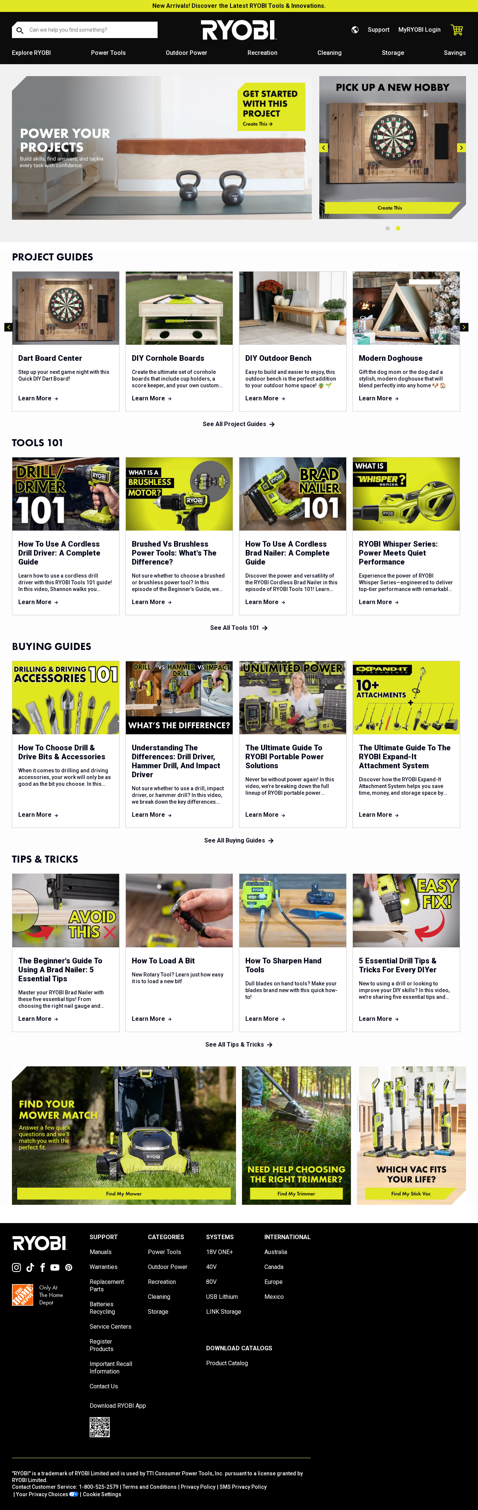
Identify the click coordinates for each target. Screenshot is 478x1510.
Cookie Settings (102, 1494)
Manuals (101, 1252)
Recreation (262, 52)
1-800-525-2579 (98, 1487)
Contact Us (104, 1386)
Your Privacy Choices (42, 1494)
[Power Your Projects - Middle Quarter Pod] (296, 1135)
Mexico (274, 1296)
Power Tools (108, 52)
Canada (273, 1266)
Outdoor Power (186, 52)
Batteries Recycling (102, 1308)
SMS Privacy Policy (243, 1487)
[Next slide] (461, 147)
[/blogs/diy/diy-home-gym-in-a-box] (162, 148)
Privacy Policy (198, 1487)
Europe (273, 1281)
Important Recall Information (111, 1367)
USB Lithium (222, 1296)
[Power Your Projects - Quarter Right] (411, 1135)
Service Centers (110, 1326)
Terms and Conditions (149, 1487)
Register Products (102, 1345)
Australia (275, 1252)
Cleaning (329, 52)
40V (211, 1266)
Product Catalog (227, 1363)
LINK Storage (223, 1311)
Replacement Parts (107, 1285)
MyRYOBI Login (419, 29)
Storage (393, 52)
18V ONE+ (219, 1252)
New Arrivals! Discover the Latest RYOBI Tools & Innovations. (239, 5)
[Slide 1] (387, 228)
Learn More (35, 398)
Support (378, 29)
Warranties (104, 1266)
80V (211, 1281)
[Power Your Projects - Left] (124, 1135)
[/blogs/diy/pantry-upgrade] (400, 147)
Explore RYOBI (31, 52)
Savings (455, 52)
